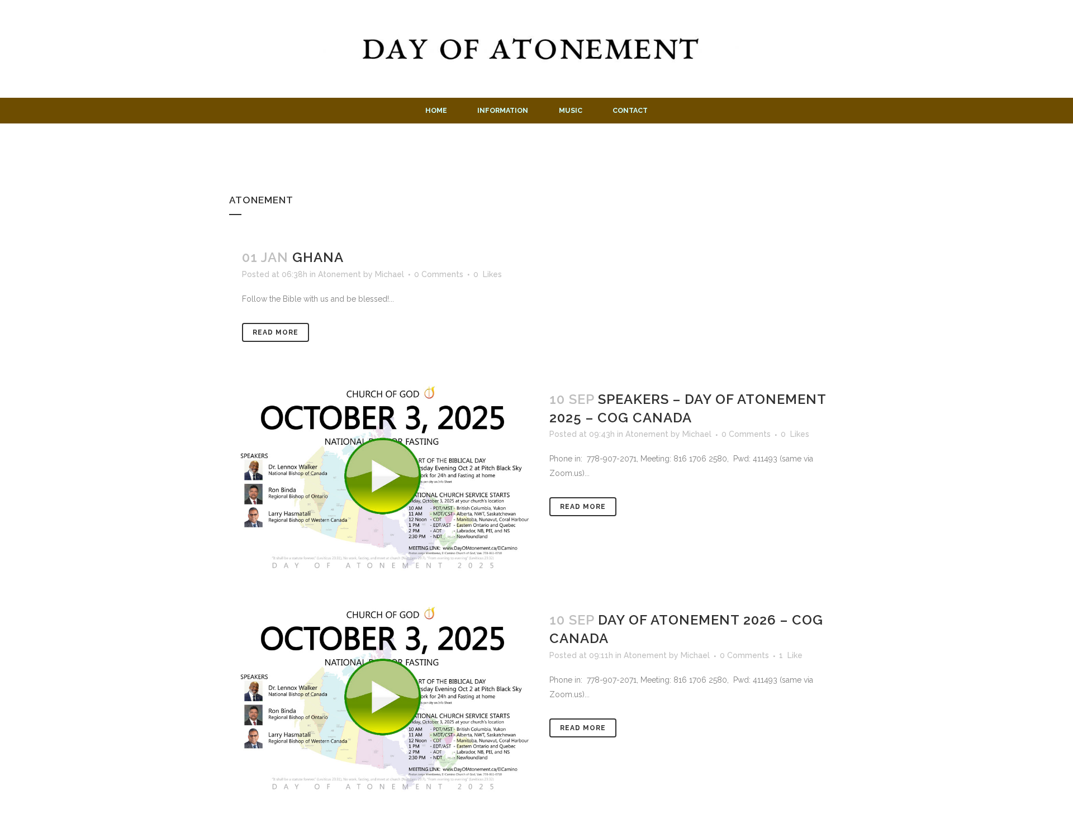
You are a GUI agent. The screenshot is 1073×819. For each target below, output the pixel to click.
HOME (436, 110)
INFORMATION (502, 110)
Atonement (339, 274)
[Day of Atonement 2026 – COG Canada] (382, 697)
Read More (275, 332)
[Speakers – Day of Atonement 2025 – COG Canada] (382, 476)
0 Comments (438, 274)
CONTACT (630, 110)
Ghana (318, 257)
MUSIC (570, 110)
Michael (389, 274)
